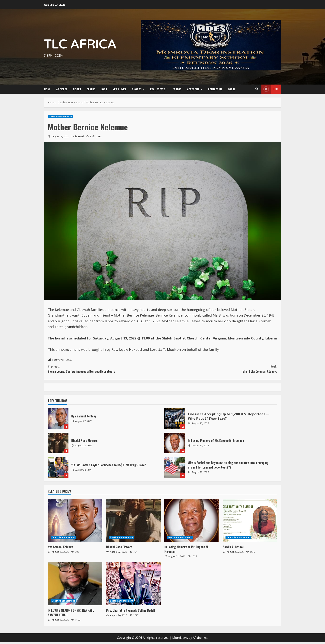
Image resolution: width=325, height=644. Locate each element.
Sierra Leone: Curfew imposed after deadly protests (81, 369)
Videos (177, 89)
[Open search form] (257, 89)
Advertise (193, 89)
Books (77, 89)
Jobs (104, 89)
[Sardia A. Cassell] (250, 520)
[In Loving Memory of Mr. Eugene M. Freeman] (191, 520)
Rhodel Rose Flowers (58, 443)
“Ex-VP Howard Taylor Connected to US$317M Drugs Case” (58, 467)
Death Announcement (60, 116)
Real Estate (157, 89)
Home (47, 89)
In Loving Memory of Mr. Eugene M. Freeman (174, 443)
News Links (119, 89)
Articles (61, 89)
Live (275, 89)
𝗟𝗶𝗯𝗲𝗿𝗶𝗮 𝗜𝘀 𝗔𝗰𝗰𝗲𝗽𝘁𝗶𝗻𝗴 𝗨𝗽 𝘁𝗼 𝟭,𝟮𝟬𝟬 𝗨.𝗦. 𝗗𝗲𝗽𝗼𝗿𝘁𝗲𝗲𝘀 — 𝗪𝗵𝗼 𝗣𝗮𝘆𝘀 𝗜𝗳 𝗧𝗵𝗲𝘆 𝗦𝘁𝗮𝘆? (174, 418)
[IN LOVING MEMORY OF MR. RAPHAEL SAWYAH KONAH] (75, 583)
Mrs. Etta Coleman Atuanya (259, 369)
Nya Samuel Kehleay (58, 418)
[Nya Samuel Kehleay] (75, 520)
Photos (137, 89)
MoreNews (180, 638)
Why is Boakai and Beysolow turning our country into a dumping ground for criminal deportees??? (174, 467)
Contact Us (215, 89)
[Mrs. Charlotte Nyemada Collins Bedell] (133, 583)
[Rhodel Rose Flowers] (133, 520)
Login (231, 89)
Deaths (91, 89)
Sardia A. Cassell (233, 547)
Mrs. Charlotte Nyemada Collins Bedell (130, 610)
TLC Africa (80, 44)
